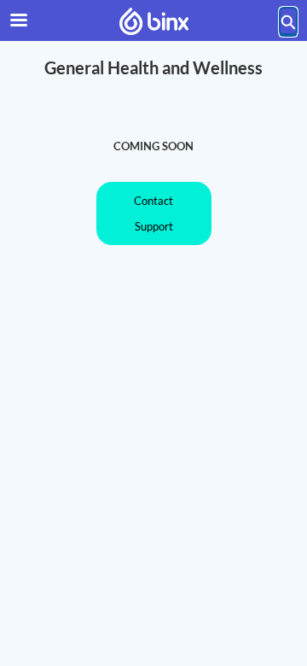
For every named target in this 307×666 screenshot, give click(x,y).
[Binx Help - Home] (153, 21)
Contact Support (153, 213)
